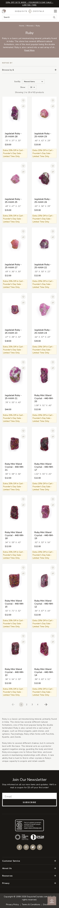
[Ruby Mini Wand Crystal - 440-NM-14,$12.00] (44, 648)
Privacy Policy (12, 904)
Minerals (30, 26)
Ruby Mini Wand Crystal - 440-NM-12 (44, 603)
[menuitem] (3, 11)
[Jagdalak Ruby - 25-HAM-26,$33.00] (44, 178)
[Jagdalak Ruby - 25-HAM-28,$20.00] (14, 113)
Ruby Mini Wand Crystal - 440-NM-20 (44, 398)
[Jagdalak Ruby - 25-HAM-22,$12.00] (44, 244)
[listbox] (32, 87)
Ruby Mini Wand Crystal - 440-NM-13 (14, 672)
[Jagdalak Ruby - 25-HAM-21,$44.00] (14, 375)
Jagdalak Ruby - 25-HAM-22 (42, 266)
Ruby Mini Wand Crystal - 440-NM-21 (14, 466)
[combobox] (27, 17)
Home (21, 26)
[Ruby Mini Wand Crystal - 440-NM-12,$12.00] (44, 580)
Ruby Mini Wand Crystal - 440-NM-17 (44, 466)
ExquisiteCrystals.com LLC (39, 896)
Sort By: (17, 81)
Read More (29, 50)
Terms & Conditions (31, 904)
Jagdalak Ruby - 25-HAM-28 (13, 135)
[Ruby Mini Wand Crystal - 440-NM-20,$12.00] (44, 375)
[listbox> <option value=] (33, 81)
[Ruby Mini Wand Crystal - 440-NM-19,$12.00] (44, 511)
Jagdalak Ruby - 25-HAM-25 (13, 201)
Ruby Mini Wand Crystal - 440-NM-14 (44, 672)
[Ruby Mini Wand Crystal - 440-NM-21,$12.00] (14, 443)
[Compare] (23, 106)
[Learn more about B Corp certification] (29, 825)
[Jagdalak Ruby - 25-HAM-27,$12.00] (14, 244)
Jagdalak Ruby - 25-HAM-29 (42, 135)
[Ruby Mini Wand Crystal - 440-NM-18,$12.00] (14, 511)
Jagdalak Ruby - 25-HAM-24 (42, 331)
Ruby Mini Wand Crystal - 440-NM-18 (14, 535)
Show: (22, 87)
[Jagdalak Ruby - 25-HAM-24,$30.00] (44, 309)
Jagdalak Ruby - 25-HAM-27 (13, 266)
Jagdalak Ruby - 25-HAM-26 (42, 201)
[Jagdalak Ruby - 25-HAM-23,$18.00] (14, 309)
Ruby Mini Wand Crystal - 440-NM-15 (14, 603)
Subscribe (29, 802)
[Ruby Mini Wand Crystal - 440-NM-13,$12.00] (14, 648)
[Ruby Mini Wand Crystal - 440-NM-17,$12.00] (44, 443)
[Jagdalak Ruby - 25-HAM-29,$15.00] (44, 113)
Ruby (38, 26)
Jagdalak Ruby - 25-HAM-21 (13, 397)
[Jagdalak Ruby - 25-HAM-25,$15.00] (14, 178)
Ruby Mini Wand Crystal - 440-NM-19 (44, 535)
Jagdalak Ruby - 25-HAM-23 (13, 331)
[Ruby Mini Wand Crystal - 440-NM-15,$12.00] (14, 580)
